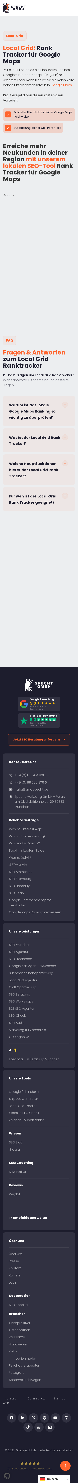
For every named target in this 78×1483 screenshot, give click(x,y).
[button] (39, 411)
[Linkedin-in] (22, 1418)
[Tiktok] (28, 1427)
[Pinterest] (44, 1418)
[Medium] (50, 1427)
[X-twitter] (33, 1418)
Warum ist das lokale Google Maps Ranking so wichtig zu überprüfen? (32, 411)
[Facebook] (11, 1418)
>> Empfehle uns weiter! (29, 1217)
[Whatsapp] (39, 1427)
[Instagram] (66, 1418)
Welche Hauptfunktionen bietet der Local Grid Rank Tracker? (33, 470)
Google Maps (61, 85)
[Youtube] (55, 1418)
